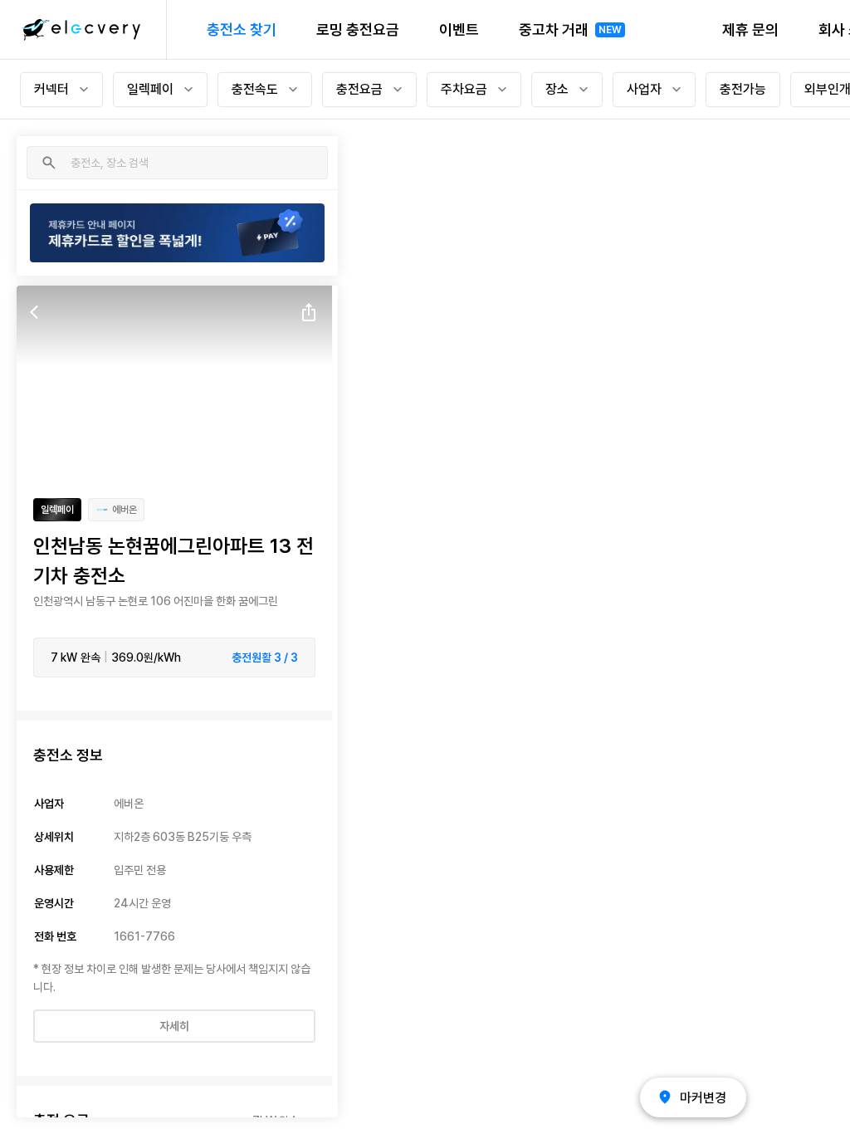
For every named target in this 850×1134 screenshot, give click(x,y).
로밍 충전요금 (357, 29)
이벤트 (459, 29)
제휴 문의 (750, 29)
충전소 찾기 (241, 29)
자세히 (174, 1026)
